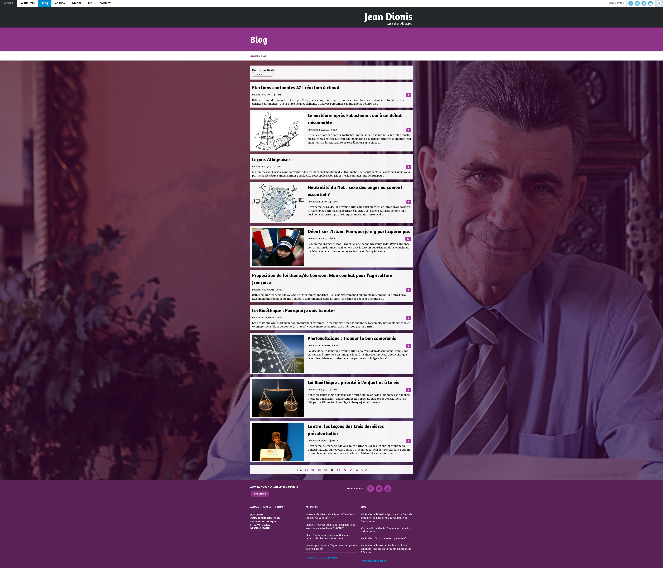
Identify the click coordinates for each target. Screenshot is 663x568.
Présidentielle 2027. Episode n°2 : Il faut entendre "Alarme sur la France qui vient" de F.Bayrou (386, 549)
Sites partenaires (260, 524)
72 (357, 469)
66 (319, 469)
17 (408, 238)
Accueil (254, 55)
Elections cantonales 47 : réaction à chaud (295, 87)
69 (338, 469)
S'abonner (260, 493)
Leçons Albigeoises (271, 159)
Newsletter (616, 3)
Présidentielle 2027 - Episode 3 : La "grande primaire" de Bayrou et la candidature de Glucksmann (386, 518)
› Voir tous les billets (373, 561)
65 (312, 469)
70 (345, 469)
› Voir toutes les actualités (321, 557)
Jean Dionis (389, 16)
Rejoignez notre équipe (264, 521)
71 (351, 469)
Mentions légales (260, 528)
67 (325, 469)
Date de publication (264, 70)
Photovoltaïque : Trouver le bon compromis (352, 338)
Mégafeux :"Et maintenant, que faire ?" (384, 538)
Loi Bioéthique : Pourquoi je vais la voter (293, 310)
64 (306, 469)
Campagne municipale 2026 (265, 518)
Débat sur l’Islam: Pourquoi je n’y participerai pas (359, 231)
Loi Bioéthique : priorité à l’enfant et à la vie (354, 382)
